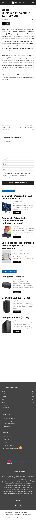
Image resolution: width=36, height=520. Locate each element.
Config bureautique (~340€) (16, 298)
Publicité (6, 439)
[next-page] (6, 266)
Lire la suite (17, 212)
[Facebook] (15, 506)
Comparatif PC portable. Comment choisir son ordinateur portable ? (14, 221)
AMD (13, 6)
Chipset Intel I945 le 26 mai (27, 129)
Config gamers (9, 514)
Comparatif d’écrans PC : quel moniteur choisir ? (17, 197)
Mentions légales (9, 445)
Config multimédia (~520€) (15, 317)
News (8, 6)
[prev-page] (3, 266)
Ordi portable (18, 514)
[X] (20, 506)
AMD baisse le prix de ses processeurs (9, 129)
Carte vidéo (17, 512)
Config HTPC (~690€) (13, 276)
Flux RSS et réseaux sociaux (10, 448)
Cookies (6, 442)
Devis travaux (8, 426)
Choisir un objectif (9, 423)
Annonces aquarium (10, 421)
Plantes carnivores (9, 418)
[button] (3, 2)
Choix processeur (7, 512)
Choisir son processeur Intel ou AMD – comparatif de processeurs (18, 245)
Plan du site (7, 437)
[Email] (4, 23)
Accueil (4, 6)
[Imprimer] (8, 23)
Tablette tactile (27, 514)
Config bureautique (26, 512)
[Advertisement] (18, 102)
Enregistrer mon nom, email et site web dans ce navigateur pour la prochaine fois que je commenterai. (17, 176)
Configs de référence (9, 271)
